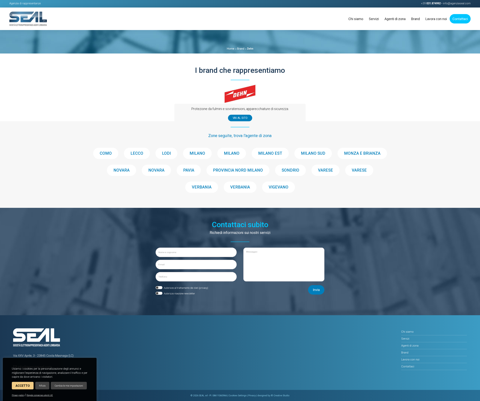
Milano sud (313, 153)
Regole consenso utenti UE (40, 395)
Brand (240, 48)
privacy (203, 287)
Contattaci (407, 366)
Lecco (136, 153)
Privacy (252, 395)
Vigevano (278, 187)
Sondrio (290, 170)
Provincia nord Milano (238, 170)
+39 (431, 3)
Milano (197, 153)
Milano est (270, 153)
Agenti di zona (409, 345)
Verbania (202, 187)
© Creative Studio (280, 395)
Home (230, 48)
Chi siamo (407, 331)
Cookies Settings (238, 395)
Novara (121, 170)
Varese (325, 170)
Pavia (188, 170)
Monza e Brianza (362, 153)
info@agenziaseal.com (457, 3)
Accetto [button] (23, 385)
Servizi (405, 338)
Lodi (166, 153)
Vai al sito (240, 118)
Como (106, 153)
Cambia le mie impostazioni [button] (69, 385)
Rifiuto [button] (42, 385)
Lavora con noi (410, 359)
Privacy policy (18, 395)
